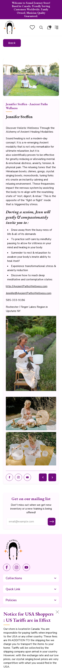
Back (12, 43)
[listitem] (31, 9)
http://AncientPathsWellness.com (26, 286)
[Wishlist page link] (32, 27)
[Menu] (56, 27)
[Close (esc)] (57, 612)
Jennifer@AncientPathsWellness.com (28, 293)
